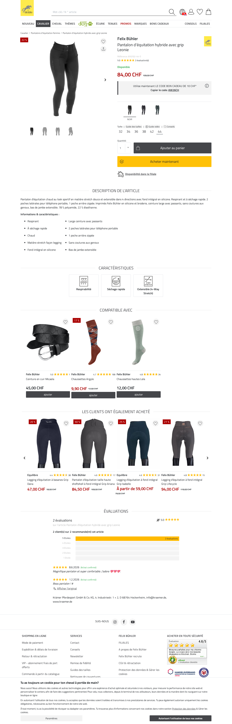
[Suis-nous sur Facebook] (123, 622)
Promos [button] (125, 24)
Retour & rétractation (34, 656)
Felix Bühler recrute (130, 656)
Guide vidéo (154, 126)
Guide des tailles (133, 126)
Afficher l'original (67, 588)
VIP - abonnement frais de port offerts (39, 665)
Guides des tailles (80, 670)
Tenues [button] (112, 24)
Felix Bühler (127, 636)
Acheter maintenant (164, 161)
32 (120, 131)
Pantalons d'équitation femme (45, 33)
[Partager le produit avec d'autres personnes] (103, 49)
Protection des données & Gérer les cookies (139, 672)
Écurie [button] (100, 24)
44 (160, 131)
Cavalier (24, 33)
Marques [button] (140, 24)
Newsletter (76, 656)
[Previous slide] (23, 80)
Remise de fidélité (80, 663)
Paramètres (51, 718)
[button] (85, 23)
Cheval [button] (57, 24)
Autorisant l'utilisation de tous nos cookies (180, 718)
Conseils (171, 126)
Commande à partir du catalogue (40, 674)
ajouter (48, 394)
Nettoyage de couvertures (85, 677)
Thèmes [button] (70, 24)
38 (144, 131)
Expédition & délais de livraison (40, 649)
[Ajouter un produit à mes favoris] (103, 41)
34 (128, 131)
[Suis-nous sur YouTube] (132, 622)
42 (152, 131)
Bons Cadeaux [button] (159, 24)
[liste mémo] (200, 11)
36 (136, 131)
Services (76, 636)
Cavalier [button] (43, 24)
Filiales (205, 24)
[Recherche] (172, 12)
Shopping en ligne (34, 636)
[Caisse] (208, 11)
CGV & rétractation (130, 663)
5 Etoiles (66, 538)
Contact (74, 643)
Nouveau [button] (28, 24)
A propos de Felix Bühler (133, 649)
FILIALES (124, 643)
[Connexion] (191, 11)
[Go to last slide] (24, 458)
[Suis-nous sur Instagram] (115, 622)
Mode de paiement (32, 643)
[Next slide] (105, 80)
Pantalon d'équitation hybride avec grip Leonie (85, 33)
